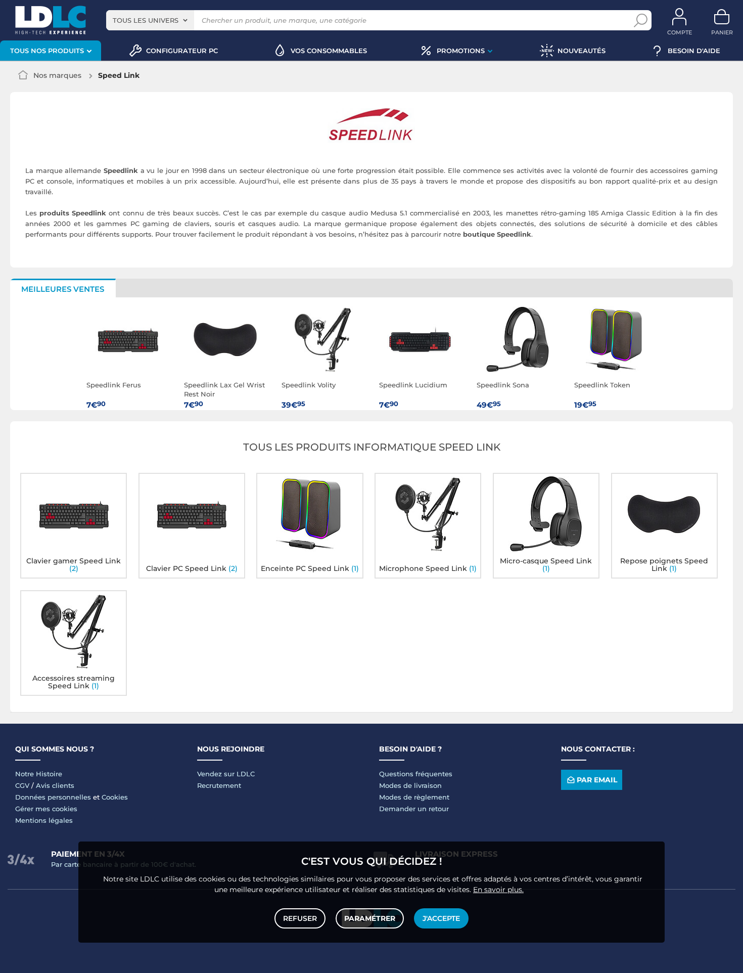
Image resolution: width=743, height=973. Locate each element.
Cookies (115, 797)
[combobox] (150, 20)
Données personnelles (53, 797)
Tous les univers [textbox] (145, 20)
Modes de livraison (410, 785)
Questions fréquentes (415, 774)
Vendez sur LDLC (226, 774)
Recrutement (219, 785)
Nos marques (57, 75)
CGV (22, 785)
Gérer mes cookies (46, 809)
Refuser (300, 918)
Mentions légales (44, 820)
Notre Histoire (38, 774)
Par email (597, 779)
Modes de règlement (414, 797)
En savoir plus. (498, 889)
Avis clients (55, 785)
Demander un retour (414, 809)
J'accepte (441, 918)
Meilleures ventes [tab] (62, 289)
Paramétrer (369, 918)
